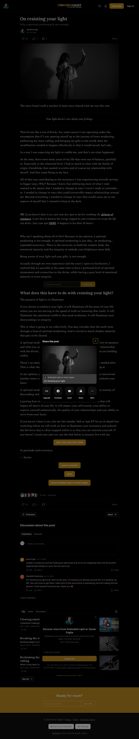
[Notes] (81, 391)
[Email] (69, 391)
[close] (95, 341)
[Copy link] (46, 391)
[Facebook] (58, 391)
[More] (92, 391)
